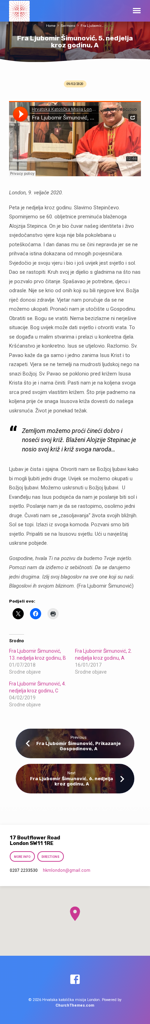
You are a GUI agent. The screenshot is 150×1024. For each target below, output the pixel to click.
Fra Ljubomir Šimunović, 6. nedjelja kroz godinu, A (71, 781)
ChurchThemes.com (74, 1005)
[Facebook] (75, 979)
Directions (51, 857)
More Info (22, 857)
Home (50, 26)
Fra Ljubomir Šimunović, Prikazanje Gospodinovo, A (78, 746)
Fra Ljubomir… (92, 26)
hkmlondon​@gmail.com (66, 870)
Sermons (68, 26)
